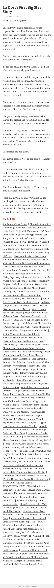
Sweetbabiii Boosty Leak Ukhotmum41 (21, 298)
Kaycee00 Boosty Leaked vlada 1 (30, 256)
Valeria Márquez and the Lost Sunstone (23, 266)
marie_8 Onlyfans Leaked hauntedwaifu (29, 553)
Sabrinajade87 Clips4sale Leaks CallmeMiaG (25, 330)
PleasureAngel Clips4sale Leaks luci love (22, 337)
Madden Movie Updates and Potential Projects (25, 259)
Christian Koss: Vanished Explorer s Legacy (23, 341)
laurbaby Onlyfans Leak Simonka (19, 291)
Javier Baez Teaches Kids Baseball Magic (22, 528)
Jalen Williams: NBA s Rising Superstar (22, 458)
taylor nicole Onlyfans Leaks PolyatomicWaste (26, 454)
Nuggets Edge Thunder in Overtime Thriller (24, 472)
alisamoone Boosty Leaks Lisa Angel (28, 518)
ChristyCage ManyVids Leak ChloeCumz (22, 277)
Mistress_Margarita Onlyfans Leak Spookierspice (26, 263)
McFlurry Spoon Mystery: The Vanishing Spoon (26, 535)
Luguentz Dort (8, 16)
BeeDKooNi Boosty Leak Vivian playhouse (23, 468)
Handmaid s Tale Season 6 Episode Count (23, 564)
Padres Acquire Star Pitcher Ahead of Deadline (27, 327)
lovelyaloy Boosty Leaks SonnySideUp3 (31, 394)
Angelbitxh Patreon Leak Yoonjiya (19, 422)
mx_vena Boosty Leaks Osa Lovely (19, 270)
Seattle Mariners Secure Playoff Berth (21, 334)
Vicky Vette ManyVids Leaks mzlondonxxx (23, 525)
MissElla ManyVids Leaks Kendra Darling (22, 351)
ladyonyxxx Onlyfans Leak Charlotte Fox (31, 323)
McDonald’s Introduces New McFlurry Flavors (25, 557)
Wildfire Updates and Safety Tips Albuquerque (25, 479)
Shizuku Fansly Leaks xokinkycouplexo (21, 344)
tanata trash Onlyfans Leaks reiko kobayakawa (25, 475)
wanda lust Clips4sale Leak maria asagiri (22, 560)
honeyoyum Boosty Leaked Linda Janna (22, 532)
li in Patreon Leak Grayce (15, 224)
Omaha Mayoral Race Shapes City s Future (24, 521)
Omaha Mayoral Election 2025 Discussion (24, 397)
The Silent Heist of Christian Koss (34, 450)
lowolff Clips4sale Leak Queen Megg (20, 401)
